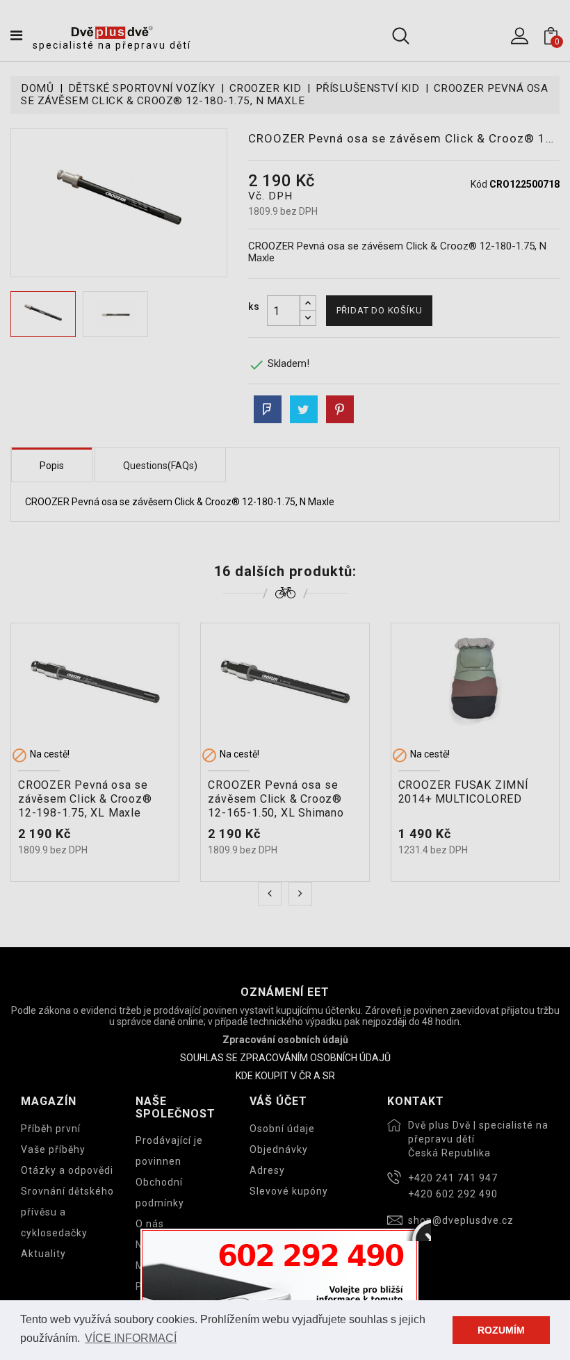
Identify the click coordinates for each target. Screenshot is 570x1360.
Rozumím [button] (501, 1330)
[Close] (418, 1228)
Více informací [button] (131, 1338)
